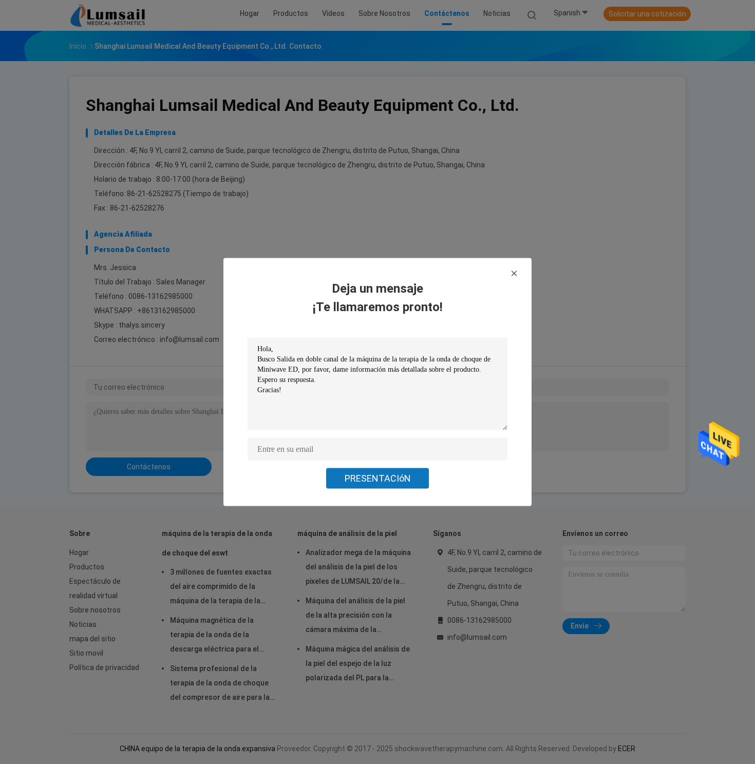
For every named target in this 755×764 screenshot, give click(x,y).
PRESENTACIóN (378, 478)
